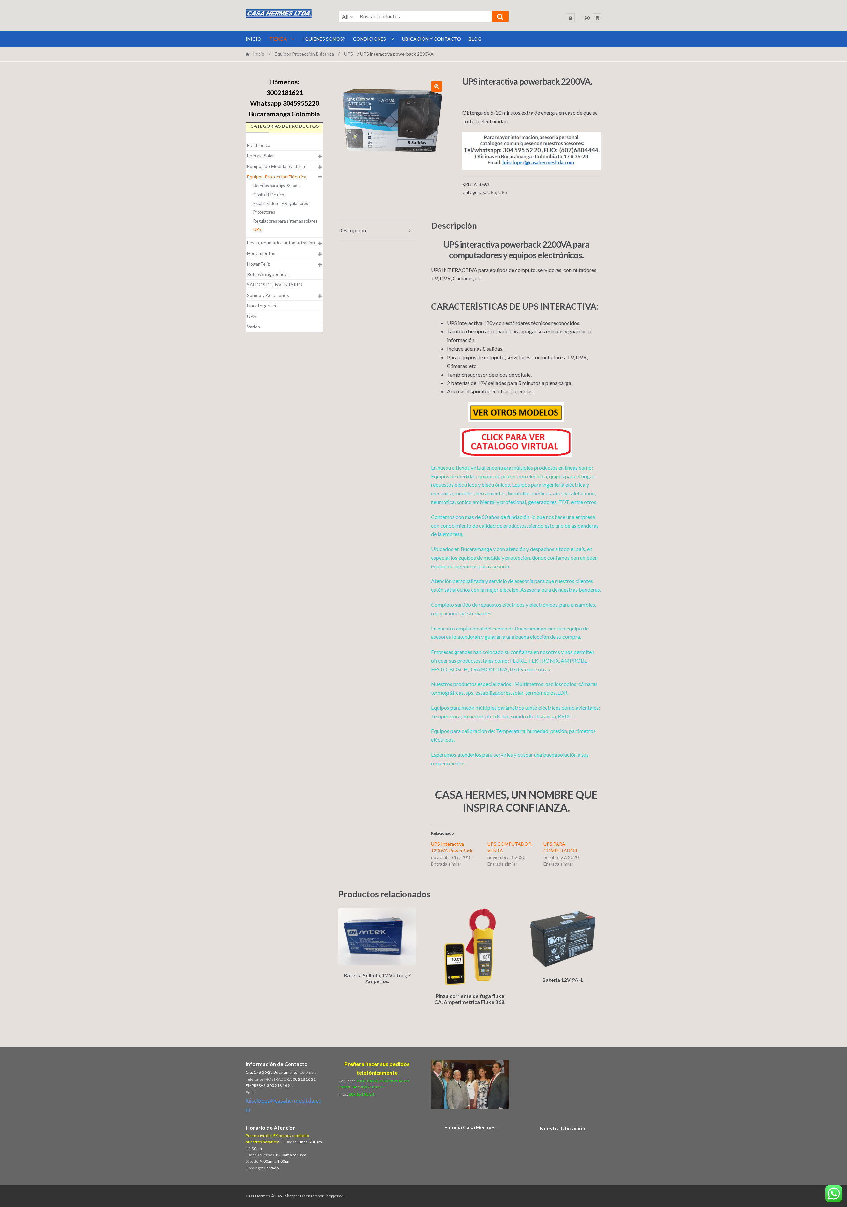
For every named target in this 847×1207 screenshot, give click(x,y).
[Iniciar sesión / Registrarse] (570, 17)
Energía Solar (260, 155)
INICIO (253, 39)
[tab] (377, 230)
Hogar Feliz (258, 264)
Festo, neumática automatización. (281, 242)
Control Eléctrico (268, 194)
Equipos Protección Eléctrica (304, 54)
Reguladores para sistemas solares (285, 221)
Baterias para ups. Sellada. (277, 185)
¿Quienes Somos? (324, 39)
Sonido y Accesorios (268, 295)
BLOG (475, 39)
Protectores (264, 212)
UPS (348, 54)
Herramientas (261, 253)
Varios (253, 326)
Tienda (278, 39)
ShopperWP (334, 1195)
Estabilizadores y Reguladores (280, 203)
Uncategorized (262, 305)
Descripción (352, 230)
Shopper (292, 1195)
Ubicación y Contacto (431, 39)
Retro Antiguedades (268, 274)
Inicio (258, 54)
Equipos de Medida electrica (276, 166)
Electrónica (258, 145)
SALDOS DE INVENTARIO (274, 284)
